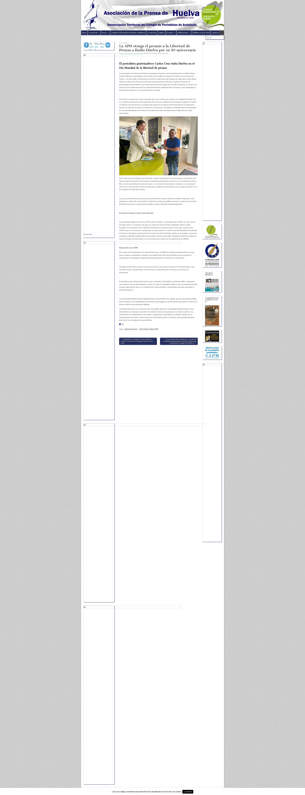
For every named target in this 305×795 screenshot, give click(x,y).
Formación (151, 33)
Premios (170, 33)
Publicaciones (183, 33)
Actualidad (123, 43)
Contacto (215, 33)
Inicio (84, 33)
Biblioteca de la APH (201, 33)
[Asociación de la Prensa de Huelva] (152, 15)
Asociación (93, 33)
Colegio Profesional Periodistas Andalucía (128, 33)
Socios (104, 33)
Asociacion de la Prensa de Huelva (131, 53)
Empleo (161, 33)
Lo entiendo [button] (188, 792)
